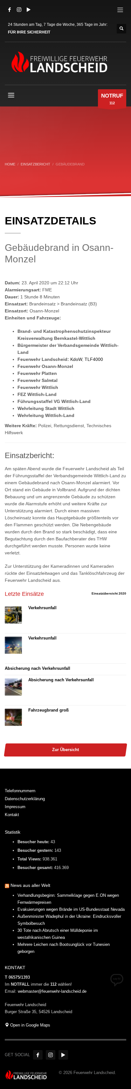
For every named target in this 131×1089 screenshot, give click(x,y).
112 (112, 99)
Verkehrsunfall (42, 607)
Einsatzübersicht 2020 (109, 593)
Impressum (15, 806)
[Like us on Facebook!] (38, 1055)
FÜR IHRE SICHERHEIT (29, 32)
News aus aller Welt (30, 885)
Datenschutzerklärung (25, 798)
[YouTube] (28, 9)
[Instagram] (19, 9)
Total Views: (30, 859)
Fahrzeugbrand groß (48, 710)
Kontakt (12, 814)
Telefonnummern (20, 790)
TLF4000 (94, 359)
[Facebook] (9, 9)
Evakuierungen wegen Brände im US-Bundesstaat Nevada (71, 909)
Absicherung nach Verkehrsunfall (37, 668)
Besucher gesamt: (35, 867)
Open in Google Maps (29, 1025)
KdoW (76, 359)
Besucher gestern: (35, 850)
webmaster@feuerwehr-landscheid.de (52, 991)
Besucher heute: (34, 841)
